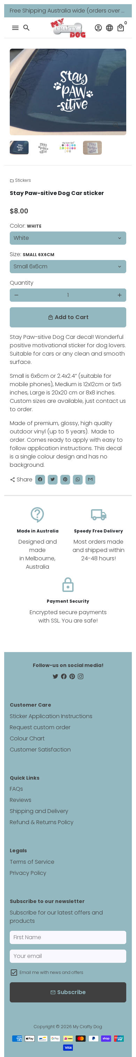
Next (119, 92)
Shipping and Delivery (39, 811)
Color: (25, 226)
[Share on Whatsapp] (78, 480)
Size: (32, 254)
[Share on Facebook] (40, 480)
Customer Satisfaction (40, 750)
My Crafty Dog (87, 1027)
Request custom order (40, 727)
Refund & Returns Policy (42, 822)
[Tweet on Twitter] (53, 480)
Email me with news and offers (51, 972)
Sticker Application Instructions (51, 716)
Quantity (21, 283)
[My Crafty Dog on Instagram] (80, 677)
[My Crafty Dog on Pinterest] (72, 677)
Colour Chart (27, 738)
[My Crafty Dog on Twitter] (55, 677)
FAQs (16, 789)
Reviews (20, 800)
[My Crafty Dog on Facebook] (64, 677)
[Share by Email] (90, 480)
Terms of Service (32, 862)
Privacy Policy (28, 873)
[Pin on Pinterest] (65, 480)
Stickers (20, 180)
